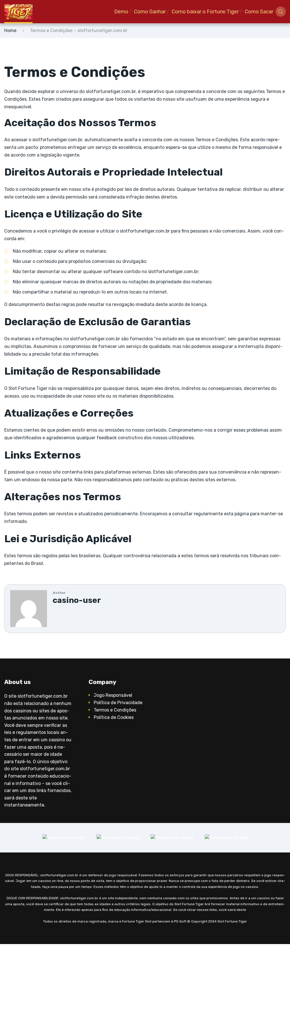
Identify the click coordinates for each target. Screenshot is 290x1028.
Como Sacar (259, 12)
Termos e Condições (115, 710)
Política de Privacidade (118, 702)
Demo (121, 12)
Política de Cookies (114, 717)
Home (10, 30)
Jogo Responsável (113, 695)
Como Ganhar (150, 12)
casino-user (77, 600)
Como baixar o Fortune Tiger (205, 12)
